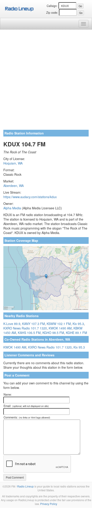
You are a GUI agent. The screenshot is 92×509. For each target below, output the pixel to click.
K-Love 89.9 (11, 323)
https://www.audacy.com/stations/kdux (30, 197)
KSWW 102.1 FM (59, 323)
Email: (26, 406)
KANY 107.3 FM (33, 323)
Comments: (27, 417)
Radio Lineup (25, 486)
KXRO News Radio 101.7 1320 (25, 328)
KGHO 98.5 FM (53, 332)
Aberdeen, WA (13, 185)
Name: (8, 394)
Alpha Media (12, 208)
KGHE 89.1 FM (76, 332)
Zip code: (52, 13)
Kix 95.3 (78, 323)
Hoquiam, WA (13, 163)
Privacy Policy (48, 504)
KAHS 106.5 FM (29, 332)
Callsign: (52, 6)
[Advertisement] (46, 81)
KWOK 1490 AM (60, 328)
